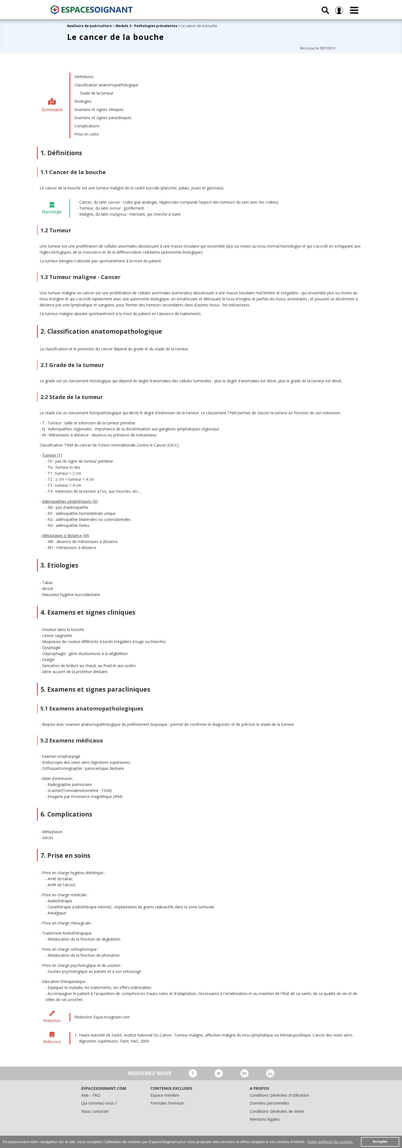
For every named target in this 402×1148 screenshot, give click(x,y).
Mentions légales (265, 1119)
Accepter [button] (380, 1142)
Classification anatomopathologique (106, 84)
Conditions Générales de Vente (277, 1111)
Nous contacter (95, 1111)
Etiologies (83, 101)
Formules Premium (167, 1103)
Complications (87, 125)
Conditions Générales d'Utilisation (279, 1095)
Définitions (84, 76)
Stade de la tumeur (96, 93)
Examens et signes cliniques (99, 109)
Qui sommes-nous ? (99, 1103)
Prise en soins (86, 134)
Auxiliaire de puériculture (89, 26)
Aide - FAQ (90, 1095)
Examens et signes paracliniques (103, 117)
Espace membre (164, 1095)
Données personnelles (269, 1103)
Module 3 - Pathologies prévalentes (146, 26)
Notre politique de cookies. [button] (330, 1142)
